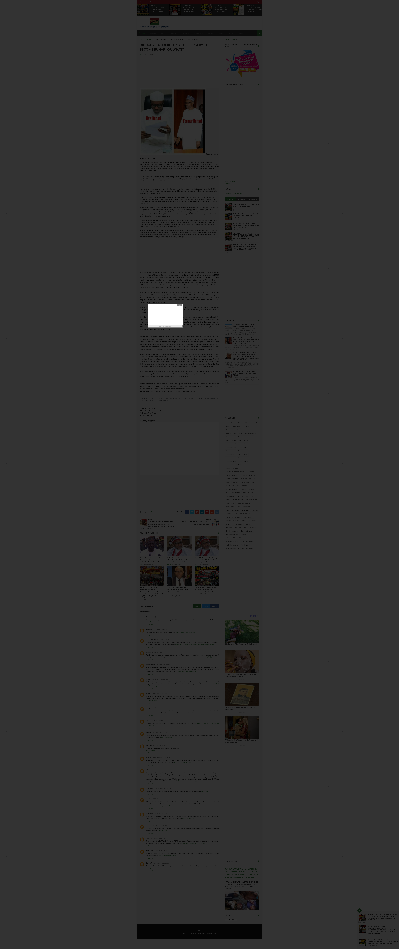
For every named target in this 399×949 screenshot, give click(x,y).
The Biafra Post (167, 326)
